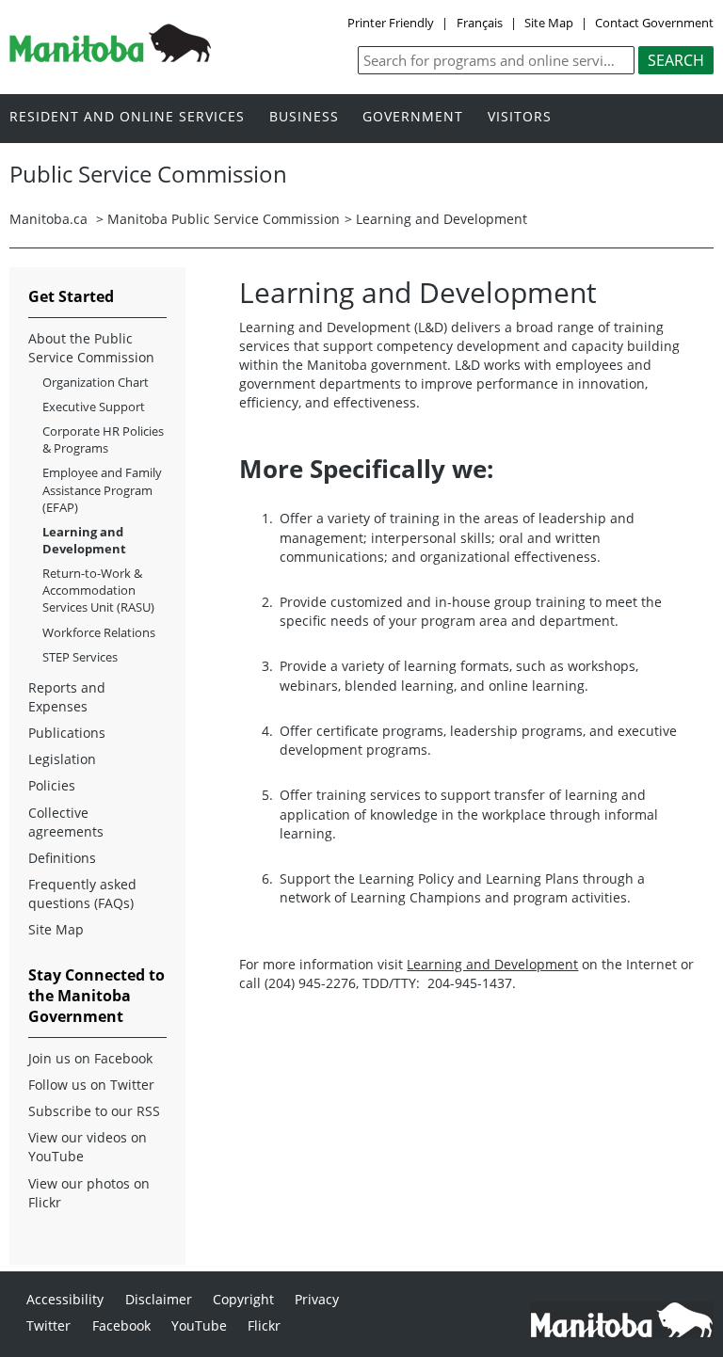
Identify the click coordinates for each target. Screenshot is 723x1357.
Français (480, 22)
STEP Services (80, 656)
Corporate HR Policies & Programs (103, 439)
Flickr (264, 1325)
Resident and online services (127, 117)
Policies (51, 785)
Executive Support (93, 406)
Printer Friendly (390, 22)
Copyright (243, 1299)
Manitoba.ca (48, 219)
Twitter (48, 1325)
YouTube (199, 1325)
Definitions (62, 858)
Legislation (62, 759)
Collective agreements (66, 822)
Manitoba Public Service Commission (223, 219)
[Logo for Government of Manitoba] (110, 56)
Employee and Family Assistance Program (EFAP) (102, 489)
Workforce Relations (98, 632)
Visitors (520, 117)
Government (412, 117)
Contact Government (654, 22)
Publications (66, 733)
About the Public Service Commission (91, 347)
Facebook (121, 1325)
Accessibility (65, 1299)
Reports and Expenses (66, 696)
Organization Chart (95, 382)
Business (304, 117)
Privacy (317, 1299)
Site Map (548, 22)
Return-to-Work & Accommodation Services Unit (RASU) (98, 590)
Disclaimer (158, 1299)
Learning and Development (492, 964)
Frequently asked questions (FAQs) (82, 893)
